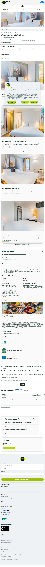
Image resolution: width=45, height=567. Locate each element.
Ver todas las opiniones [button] (5, 407)
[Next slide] (43, 77)
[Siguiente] (43, 410)
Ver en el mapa (19, 36)
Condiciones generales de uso (6, 538)
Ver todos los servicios (5, 54)
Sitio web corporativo (4, 496)
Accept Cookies (34, 102)
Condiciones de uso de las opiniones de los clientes (9, 547)
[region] (22, 93)
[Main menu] (2, 6)
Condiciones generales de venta (6, 540)
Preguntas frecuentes (4, 486)
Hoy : (8, 285)
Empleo (2, 501)
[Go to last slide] (2, 77)
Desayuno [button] (5, 300)
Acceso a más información (6, 42)
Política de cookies (4, 549)
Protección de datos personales (6, 542)
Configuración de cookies (5, 551)
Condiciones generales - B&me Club (7, 544)
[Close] (37, 85)
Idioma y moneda (4, 462)
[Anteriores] (2, 410)
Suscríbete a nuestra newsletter (22, 479)
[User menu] (42, 6)
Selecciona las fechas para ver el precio (22, 151)
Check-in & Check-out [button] (9, 276)
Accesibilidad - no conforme (6, 556)
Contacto (2, 488)
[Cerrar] (1, 2)
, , (12, 34)
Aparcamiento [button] (6, 331)
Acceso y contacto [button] (8, 251)
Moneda (3, 471)
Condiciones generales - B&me (6, 545)
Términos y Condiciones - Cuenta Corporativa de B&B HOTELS (11, 554)
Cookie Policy (24, 98)
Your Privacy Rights (12, 102)
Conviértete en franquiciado (6, 499)
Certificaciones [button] (6, 337)
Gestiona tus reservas (4, 489)
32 (42, 25)
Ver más (22, 384)
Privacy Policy (18, 98)
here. (22, 96)
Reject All (25, 102)
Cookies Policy (12, 98)
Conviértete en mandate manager (6, 498)
